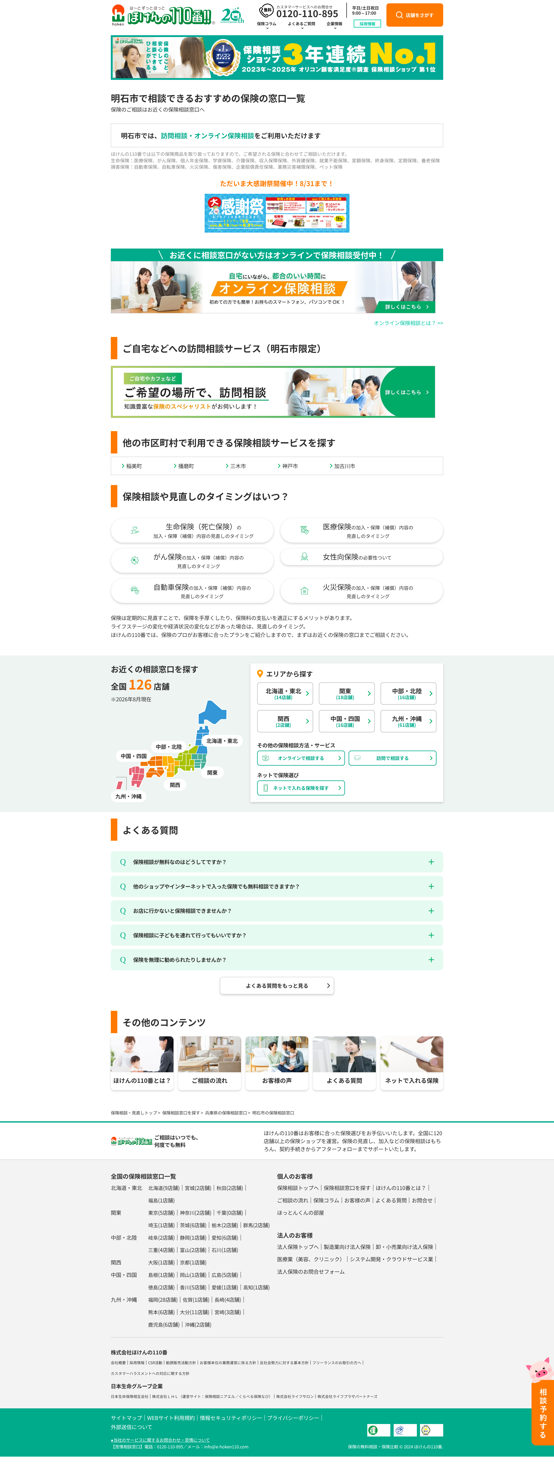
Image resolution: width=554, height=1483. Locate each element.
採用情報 (367, 23)
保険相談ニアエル (220, 1396)
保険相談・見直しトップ (134, 1113)
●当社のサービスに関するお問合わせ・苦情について (160, 1440)
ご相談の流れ (292, 1200)
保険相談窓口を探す (181, 1113)
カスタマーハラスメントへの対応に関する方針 (150, 1373)
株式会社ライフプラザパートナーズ (347, 1396)
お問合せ (422, 1200)
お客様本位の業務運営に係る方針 (228, 1362)
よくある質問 (391, 1200)
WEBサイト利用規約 (171, 1418)
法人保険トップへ (298, 1247)
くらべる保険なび (254, 1396)
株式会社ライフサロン (295, 1396)
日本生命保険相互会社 (129, 1396)
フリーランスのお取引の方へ (336, 1362)
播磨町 (186, 466)
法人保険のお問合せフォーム (311, 1271)
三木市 (238, 466)
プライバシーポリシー (293, 1418)
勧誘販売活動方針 (181, 1362)
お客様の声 (357, 1200)
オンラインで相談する (301, 758)
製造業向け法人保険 (347, 1247)
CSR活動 (155, 1362)
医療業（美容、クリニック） (311, 1259)
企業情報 (334, 23)
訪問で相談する (392, 758)
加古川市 (344, 466)
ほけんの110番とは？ (401, 1188)
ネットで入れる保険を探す (301, 787)
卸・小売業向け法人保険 (404, 1247)
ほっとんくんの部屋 (300, 1212)
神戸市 (290, 466)
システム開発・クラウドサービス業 (391, 1259)
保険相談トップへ (298, 1188)
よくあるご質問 (301, 23)
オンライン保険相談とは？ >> (408, 323)
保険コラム (266, 23)
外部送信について (131, 1427)
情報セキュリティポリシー (231, 1418)
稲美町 (134, 466)
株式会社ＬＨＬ (165, 1396)
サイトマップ (126, 1418)
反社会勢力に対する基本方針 (284, 1362)
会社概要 (118, 1362)
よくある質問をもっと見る (277, 985)
